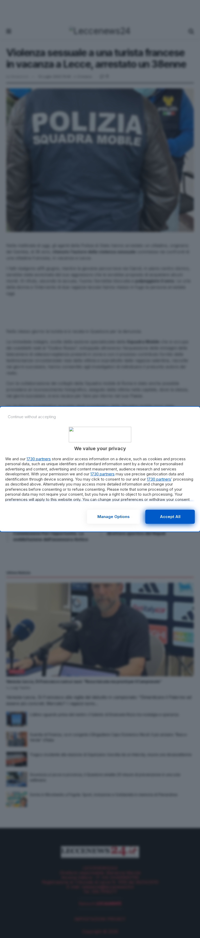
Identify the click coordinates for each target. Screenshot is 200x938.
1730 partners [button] (39, 458)
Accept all (170, 516)
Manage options (113, 516)
